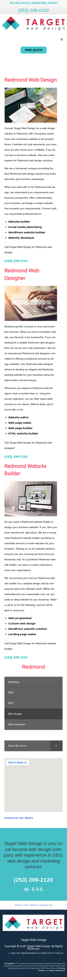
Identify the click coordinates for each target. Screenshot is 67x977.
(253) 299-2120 (33, 10)
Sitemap (30, 953)
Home (18, 905)
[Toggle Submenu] (56, 745)
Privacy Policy (40, 953)
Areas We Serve (18, 953)
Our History (30, 905)
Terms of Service (55, 953)
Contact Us (45, 905)
